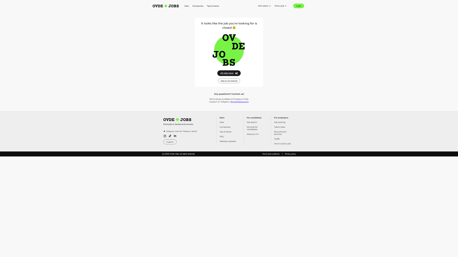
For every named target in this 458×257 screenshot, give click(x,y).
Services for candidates (252, 128)
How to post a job (282, 144)
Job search (252, 122)
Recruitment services (280, 133)
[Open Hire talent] (270, 6)
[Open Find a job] (286, 6)
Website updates (228, 141)
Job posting (279, 122)
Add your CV (253, 134)
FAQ (222, 136)
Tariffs (277, 139)
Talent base (279, 127)
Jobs (186, 6)
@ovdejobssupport (239, 102)
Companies (197, 6)
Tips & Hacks (213, 6)
